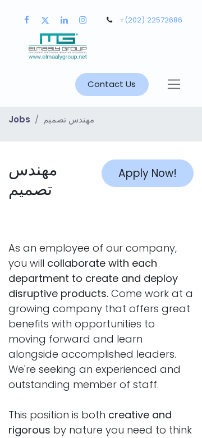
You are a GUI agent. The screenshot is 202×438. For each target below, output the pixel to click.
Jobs (19, 119)
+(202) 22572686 (151, 20)
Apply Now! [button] (147, 173)
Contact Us (112, 84)
